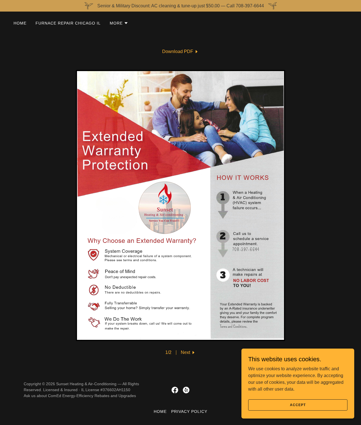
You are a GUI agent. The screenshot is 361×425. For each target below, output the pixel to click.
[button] (119, 23)
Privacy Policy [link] (189, 411)
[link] (180, 51)
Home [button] (160, 411)
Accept (297, 405)
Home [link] (20, 23)
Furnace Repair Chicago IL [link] (68, 23)
